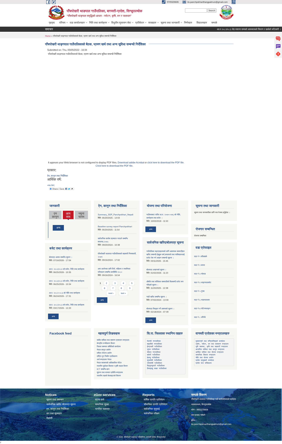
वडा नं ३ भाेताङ (200, 274)
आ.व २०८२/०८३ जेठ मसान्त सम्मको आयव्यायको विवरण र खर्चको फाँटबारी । (242, 29)
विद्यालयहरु (202, 22)
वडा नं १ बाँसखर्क (200, 256)
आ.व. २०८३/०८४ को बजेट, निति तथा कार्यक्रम (66, 269)
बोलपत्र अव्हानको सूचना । (156, 269)
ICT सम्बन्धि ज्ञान (103, 369)
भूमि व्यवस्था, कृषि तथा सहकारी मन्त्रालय (212, 346)
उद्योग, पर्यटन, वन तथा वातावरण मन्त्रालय (212, 344)
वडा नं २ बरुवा (199, 265)
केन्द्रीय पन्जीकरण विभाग (106, 343)
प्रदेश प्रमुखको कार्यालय (205, 360)
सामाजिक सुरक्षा (102, 404)
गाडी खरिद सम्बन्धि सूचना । (156, 297)
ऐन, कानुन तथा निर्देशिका (57, 176)
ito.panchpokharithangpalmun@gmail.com (211, 424)
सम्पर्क (214, 22)
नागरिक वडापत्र (102, 409)
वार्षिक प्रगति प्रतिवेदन (154, 399)
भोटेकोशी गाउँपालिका (154, 363)
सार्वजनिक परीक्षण (151, 413)
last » (123, 293)
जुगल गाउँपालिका (153, 349)
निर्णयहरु (188, 22)
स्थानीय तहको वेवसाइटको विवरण (109, 375)
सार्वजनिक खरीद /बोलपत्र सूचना (61, 404)
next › (111, 293)
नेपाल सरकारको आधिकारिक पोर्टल (109, 362)
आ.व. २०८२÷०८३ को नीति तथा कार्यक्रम (64, 293)
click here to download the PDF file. (165, 162)
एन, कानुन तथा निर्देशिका (57, 409)
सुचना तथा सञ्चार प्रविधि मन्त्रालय (110, 372)
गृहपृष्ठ (52, 22)
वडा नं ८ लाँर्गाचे (200, 317)
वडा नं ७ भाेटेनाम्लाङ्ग (202, 308)
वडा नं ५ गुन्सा (199, 291)
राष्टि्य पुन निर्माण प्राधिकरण (107, 356)
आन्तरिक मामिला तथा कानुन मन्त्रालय (210, 349)
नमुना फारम (81, 215)
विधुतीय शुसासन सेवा (121, 22)
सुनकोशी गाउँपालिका (154, 360)
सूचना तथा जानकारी (170, 22)
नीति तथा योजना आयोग (204, 357)
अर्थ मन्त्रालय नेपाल (104, 359)
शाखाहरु (152, 22)
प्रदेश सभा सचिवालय (204, 363)
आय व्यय (68, 215)
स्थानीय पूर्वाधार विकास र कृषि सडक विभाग (112, 366)
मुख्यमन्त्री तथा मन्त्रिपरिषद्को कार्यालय (210, 341)
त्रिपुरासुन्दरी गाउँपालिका (156, 366)
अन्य (58, 227)
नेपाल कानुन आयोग (104, 349)
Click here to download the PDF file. (114, 166)
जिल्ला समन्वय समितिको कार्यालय (109, 346)
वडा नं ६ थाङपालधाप (202, 300)
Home (48, 36)
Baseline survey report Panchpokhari (115, 226)
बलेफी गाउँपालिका (153, 355)
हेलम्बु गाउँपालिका (153, 357)
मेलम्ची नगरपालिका (154, 341)
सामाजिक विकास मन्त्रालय (205, 355)
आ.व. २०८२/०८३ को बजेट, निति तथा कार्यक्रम (66, 305)
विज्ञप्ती (49, 418)
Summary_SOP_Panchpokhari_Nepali (115, 214)
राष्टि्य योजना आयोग (104, 353)
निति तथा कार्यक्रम (98, 22)
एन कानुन (55, 215)
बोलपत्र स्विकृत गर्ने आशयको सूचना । (160, 308)
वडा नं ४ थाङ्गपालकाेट (202, 282)
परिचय (62, 22)
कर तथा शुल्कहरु (54, 413)
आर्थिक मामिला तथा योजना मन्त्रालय (209, 352)
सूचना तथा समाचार (55, 399)
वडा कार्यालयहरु (77, 22)
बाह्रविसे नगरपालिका (154, 344)
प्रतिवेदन (139, 22)
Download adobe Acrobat (131, 162)
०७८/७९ (50, 185)
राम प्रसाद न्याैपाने (198, 415)
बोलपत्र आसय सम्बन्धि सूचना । (60, 257)
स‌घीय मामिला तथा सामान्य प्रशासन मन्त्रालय (113, 340)
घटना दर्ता (99, 399)
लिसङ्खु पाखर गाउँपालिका (157, 368)
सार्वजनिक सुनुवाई (152, 409)
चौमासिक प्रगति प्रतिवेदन (155, 404)
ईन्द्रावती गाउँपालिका (154, 346)
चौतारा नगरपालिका (154, 352)
